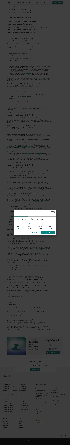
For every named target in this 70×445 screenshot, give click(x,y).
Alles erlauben (48, 232)
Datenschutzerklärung (26, 223)
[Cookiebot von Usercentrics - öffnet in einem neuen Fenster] (51, 212)
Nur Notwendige (35, 232)
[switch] (29, 228)
